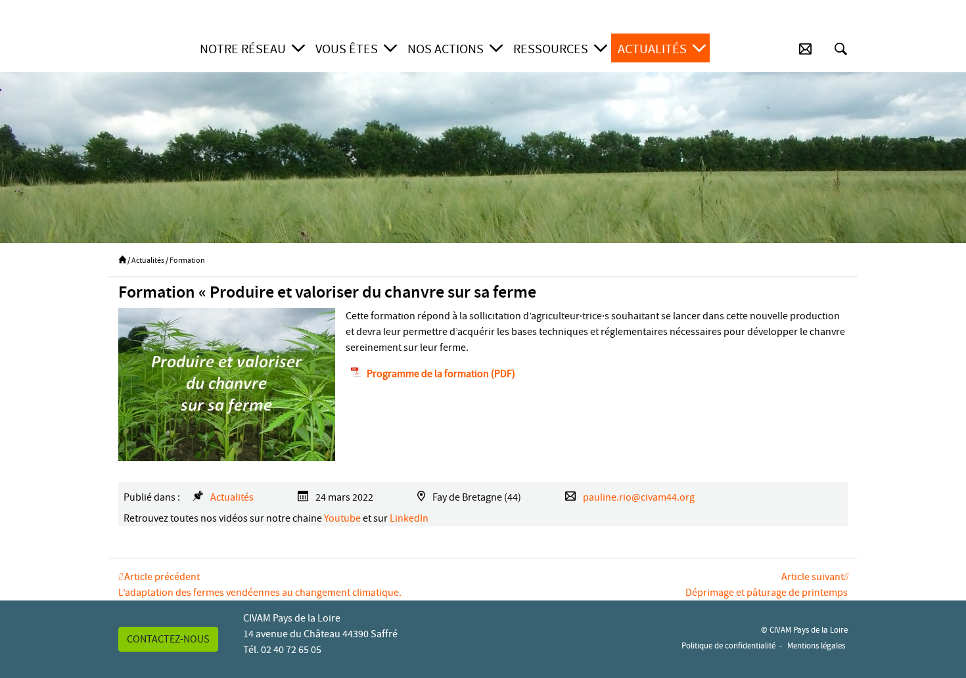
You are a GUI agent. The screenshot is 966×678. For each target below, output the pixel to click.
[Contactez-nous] (805, 48)
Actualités (652, 49)
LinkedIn (409, 518)
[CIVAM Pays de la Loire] (150, 49)
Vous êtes (346, 49)
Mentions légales (816, 645)
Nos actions (445, 49)
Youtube (342, 518)
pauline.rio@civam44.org (639, 497)
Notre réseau (243, 49)
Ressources (550, 49)
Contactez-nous (168, 639)
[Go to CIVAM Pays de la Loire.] (122, 260)
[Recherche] (841, 48)
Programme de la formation (428, 373)
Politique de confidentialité (728, 645)
